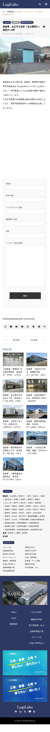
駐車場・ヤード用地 (32, 561)
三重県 (17, 533)
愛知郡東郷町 (33, 516)
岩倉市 (7, 520)
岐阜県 (10, 533)
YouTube (30, 712)
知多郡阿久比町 (36, 530)
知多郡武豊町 (22, 526)
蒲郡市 (7, 509)
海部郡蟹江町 (34, 523)
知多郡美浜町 (34, 526)
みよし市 (8, 503)
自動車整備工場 (8, 567)
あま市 (6, 22)
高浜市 (35, 509)
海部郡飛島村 (22, 523)
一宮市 (28, 496)
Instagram (20, 712)
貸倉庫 (15, 22)
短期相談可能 (8, 551)
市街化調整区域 (8, 571)
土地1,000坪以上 (9, 564)
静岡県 (24, 533)
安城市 (16, 499)
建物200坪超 (30, 564)
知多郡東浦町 (10, 530)
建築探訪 (14, 624)
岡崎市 (23, 499)
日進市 (7, 506)
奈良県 (5, 536)
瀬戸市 (16, 503)
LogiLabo (25, 706)
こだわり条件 (36, 612)
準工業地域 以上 (31, 567)
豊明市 (7, 513)
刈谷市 (35, 506)
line (16, 712)
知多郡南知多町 (23, 530)
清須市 (28, 513)
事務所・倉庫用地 (9, 561)
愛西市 (37, 499)
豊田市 (21, 496)
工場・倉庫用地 (31, 557)
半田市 (42, 506)
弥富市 (7, 516)
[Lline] (22, 326)
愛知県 (5, 496)
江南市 (30, 503)
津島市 (14, 506)
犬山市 (14, 516)
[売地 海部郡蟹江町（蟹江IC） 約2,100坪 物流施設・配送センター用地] (36, 340)
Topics (13, 612)
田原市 (14, 513)
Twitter (25, 712)
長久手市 (22, 516)
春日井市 (8, 499)
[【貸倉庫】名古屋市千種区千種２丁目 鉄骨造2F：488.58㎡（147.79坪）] (14, 340)
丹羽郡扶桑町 (24, 520)
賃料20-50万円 (26, 22)
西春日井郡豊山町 (37, 520)
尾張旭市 (38, 503)
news (13, 618)
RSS (34, 712)
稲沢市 (42, 509)
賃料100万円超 (30, 554)
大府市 (28, 509)
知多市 (21, 513)
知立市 (35, 496)
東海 (4, 533)
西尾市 (28, 506)
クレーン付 (7, 547)
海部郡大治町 (10, 526)
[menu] (46, 4)
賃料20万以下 (30, 547)
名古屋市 (13, 496)
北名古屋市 (37, 513)
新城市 (14, 509)
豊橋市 (30, 499)
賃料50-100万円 (9, 554)
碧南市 (21, 506)
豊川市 (23, 503)
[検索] (39, 4)
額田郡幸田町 (10, 523)
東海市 (21, 509)
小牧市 (42, 496)
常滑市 (42, 516)
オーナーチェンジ (9, 557)
